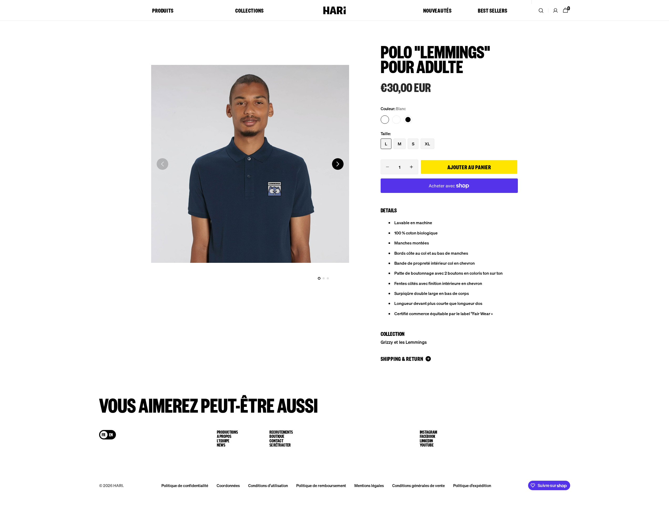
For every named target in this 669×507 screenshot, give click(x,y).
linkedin (426, 441)
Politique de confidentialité (184, 485)
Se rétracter (280, 445)
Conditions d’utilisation (268, 485)
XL (429, 145)
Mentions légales (369, 485)
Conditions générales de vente (418, 485)
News (221, 445)
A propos (224, 436)
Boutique (276, 436)
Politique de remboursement (321, 485)
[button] (541, 10)
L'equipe (223, 441)
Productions (227, 432)
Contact (276, 441)
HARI (118, 485)
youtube (426, 445)
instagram (428, 432)
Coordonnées (228, 485)
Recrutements (281, 432)
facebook (427, 436)
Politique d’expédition (472, 485)
